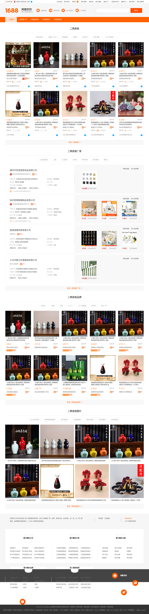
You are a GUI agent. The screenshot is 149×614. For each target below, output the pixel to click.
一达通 (137, 610)
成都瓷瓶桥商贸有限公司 (29, 558)
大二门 (70, 306)
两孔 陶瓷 (97, 37)
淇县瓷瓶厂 (25, 548)
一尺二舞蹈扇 (82, 306)
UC (112, 610)
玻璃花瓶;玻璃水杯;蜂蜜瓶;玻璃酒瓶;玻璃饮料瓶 (27, 209)
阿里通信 (102, 610)
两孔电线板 (13, 584)
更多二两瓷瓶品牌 (73, 402)
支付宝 (116, 610)
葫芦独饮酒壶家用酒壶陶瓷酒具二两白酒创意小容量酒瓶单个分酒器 (74, 75)
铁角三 (106, 160)
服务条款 (79, 607)
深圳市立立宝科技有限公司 (76, 581)
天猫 (50, 610)
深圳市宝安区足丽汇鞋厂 (76, 578)
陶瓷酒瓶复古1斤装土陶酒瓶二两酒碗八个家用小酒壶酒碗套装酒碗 (102, 123)
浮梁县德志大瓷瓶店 (28, 554)
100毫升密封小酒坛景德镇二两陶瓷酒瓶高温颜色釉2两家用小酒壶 (102, 75)
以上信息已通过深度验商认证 (21, 191)
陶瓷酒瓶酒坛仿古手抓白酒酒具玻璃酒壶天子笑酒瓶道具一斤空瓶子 (74, 123)
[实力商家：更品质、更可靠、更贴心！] (11, 174)
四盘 (61, 306)
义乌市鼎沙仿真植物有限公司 (23, 260)
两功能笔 (129, 558)
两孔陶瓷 (129, 548)
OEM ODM (57, 212)
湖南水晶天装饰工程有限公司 (90, 584)
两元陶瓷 (95, 160)
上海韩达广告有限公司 (75, 587)
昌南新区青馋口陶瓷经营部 (125, 78)
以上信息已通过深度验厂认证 (21, 221)
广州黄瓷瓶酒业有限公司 (17, 558)
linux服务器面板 (61, 578)
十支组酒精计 (14, 587)
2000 (55, 185)
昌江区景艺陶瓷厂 (12, 78)
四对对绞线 (39, 37)
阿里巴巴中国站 (29, 610)
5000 (55, 275)
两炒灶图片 (90, 420)
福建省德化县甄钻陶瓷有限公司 (69, 78)
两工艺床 (105, 554)
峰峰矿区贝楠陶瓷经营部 (69, 127)
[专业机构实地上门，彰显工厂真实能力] (11, 191)
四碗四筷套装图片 (50, 420)
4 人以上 (19, 215)
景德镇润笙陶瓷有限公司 (97, 78)
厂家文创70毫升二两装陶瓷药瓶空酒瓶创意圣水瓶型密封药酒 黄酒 (46, 75)
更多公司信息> (34, 188)
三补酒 (74, 160)
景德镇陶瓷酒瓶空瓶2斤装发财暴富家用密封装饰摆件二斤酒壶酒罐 (18, 75)
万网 (108, 610)
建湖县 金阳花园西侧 (21, 242)
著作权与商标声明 (62, 607)
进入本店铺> (135, 169)
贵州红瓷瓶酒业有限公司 (17, 554)
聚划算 (55, 610)
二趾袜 (53, 306)
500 (55, 245)
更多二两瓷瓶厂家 (73, 288)
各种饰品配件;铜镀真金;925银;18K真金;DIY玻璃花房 (27, 239)
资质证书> (13, 188)
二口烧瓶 (64, 160)
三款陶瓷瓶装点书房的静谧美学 (90, 548)
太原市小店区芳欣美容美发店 (65, 581)
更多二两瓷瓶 (73, 142)
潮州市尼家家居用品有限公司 (23, 170)
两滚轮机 (129, 554)
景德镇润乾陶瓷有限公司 (70, 392)
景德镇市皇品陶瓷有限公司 (13, 127)
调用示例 (59, 587)
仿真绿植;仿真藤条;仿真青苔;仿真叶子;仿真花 (27, 269)
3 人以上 (19, 185)
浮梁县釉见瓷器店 (40, 127)
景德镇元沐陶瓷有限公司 (98, 347)
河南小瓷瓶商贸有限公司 (42, 551)
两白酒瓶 (105, 548)
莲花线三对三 (14, 578)
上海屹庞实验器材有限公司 (89, 587)
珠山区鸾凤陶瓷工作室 (42, 392)
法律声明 (72, 607)
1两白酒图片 (77, 420)
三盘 (54, 160)
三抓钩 (24, 584)
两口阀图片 (102, 420)
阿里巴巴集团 (7, 610)
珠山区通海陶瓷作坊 (125, 127)
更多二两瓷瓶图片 (73, 506)
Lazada (143, 610)
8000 (55, 215)
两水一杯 (104, 306)
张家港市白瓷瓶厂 (15, 551)
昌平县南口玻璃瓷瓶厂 (29, 551)
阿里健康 (131, 610)
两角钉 (75, 37)
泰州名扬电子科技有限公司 (76, 584)
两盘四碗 (65, 37)
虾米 (82, 610)
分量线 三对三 (52, 37)
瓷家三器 (25, 581)
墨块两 (117, 551)
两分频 (93, 306)
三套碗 (36, 587)
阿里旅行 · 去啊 (68, 610)
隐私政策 (86, 607)
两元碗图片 (114, 420)
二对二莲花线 (109, 37)
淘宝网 (46, 610)
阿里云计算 (88, 610)
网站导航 (110, 607)
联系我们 (103, 607)
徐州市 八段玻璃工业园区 (23, 212)
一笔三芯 (25, 578)
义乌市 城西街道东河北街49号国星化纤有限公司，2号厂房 (26, 272)
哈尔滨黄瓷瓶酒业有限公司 (42, 554)
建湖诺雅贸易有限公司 (20, 230)
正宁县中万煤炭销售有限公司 (90, 581)
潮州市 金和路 (19, 182)
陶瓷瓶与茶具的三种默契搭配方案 (78, 558)
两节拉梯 (85, 160)
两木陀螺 (117, 558)
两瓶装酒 (105, 551)
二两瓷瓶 (107, 518)
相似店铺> (126, 169)
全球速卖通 (38, 610)
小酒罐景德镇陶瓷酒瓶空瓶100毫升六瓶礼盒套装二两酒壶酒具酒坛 (74, 384)
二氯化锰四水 (44, 160)
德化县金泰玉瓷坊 (40, 78)
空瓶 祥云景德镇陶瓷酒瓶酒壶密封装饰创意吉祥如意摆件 (130, 123)
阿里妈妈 (77, 610)
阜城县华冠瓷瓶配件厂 (41, 558)
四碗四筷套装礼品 (40, 581)
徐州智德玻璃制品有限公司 (22, 200)
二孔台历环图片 (34, 420)
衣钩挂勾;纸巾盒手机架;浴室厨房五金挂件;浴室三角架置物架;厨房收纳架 (27, 179)
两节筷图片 (64, 420)
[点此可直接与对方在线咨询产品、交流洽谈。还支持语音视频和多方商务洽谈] (29, 86)
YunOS (96, 610)
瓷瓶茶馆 (12, 548)
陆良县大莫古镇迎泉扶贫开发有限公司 (68, 584)
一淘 (60, 610)
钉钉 (125, 610)
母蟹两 (129, 551)
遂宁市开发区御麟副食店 (88, 578)
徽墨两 (104, 558)
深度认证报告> (23, 188)
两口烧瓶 (117, 554)
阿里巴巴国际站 (18, 610)
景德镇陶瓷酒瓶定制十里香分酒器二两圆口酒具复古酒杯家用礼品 (18, 123)
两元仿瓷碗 (118, 548)
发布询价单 (128, 518)
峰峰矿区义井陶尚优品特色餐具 (97, 127)
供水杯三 (85, 37)
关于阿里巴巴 (95, 607)
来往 (121, 610)
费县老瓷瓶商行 (39, 548)
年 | (35, 174)
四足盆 (43, 306)
